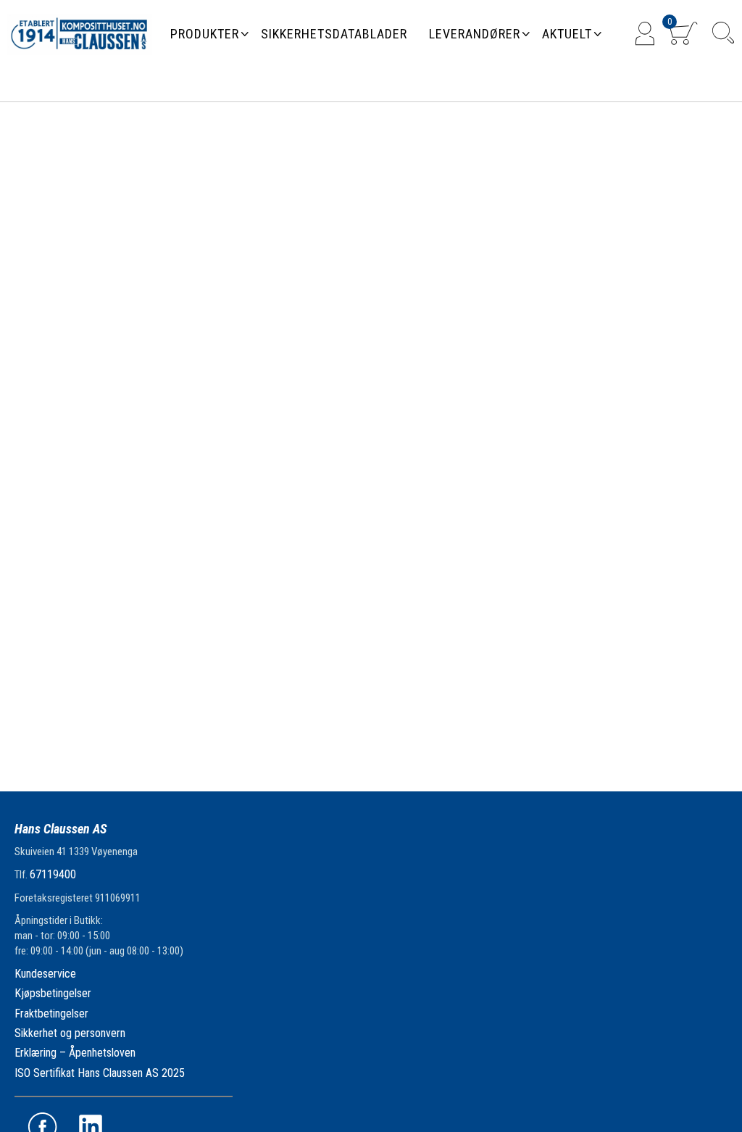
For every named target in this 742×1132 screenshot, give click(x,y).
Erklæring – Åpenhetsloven (75, 1053)
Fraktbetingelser (51, 1013)
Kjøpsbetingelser (52, 993)
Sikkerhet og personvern (69, 1033)
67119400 (53, 874)
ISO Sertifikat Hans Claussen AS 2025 (99, 1073)
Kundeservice (45, 974)
